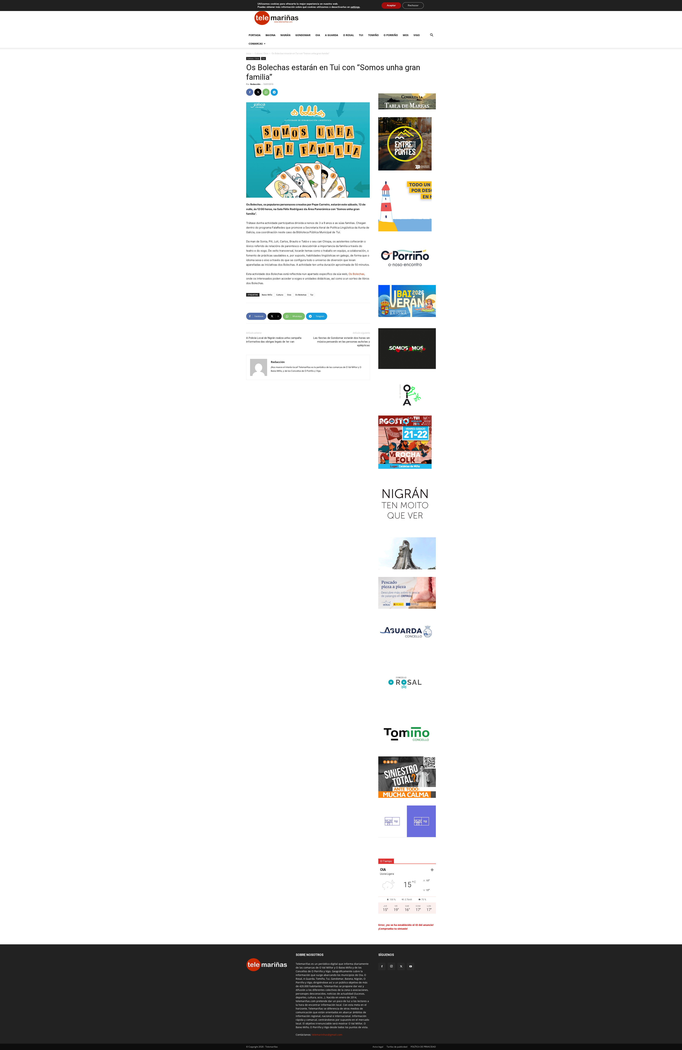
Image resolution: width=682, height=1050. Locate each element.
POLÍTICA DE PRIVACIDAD (423, 1046)
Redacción (255, 84)
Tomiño (373, 35)
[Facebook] (249, 92)
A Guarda (331, 35)
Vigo (416, 35)
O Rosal (348, 35)
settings (355, 7)
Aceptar (391, 5)
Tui (361, 35)
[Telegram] (274, 92)
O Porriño (391, 35)
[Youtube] (410, 966)
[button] (431, 35)
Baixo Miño (267, 294)
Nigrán (285, 35)
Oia (317, 35)
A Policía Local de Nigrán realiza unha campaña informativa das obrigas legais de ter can (273, 339)
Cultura (279, 294)
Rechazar (413, 5)
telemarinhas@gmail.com (327, 1034)
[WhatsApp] (266, 92)
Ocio (289, 294)
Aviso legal (378, 1046)
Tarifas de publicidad (397, 1046)
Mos (405, 35)
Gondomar (302, 35)
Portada (255, 35)
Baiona (270, 35)
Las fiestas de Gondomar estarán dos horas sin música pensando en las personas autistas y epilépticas (341, 341)
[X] (257, 92)
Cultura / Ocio (261, 53)
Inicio (248, 53)
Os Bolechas (356, 274)
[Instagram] (391, 966)
